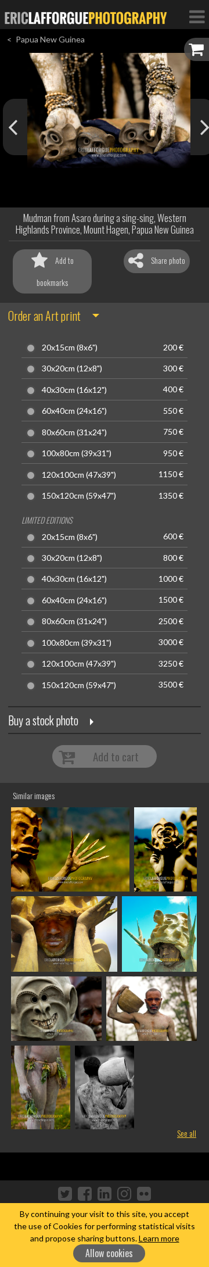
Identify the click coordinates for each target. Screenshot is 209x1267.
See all (186, 1133)
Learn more (159, 1238)
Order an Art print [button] (44, 315)
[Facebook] (85, 1193)
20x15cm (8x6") (70, 347)
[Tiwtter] (65, 1193)
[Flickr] (144, 1193)
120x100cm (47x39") (79, 474)
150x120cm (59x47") (79, 495)
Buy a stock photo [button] (43, 720)
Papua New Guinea (50, 39)
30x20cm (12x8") (72, 368)
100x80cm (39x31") (76, 453)
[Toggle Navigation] (197, 16)
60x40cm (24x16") (74, 411)
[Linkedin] (104, 1193)
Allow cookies (109, 1253)
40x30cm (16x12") (74, 390)
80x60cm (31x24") (74, 432)
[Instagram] (124, 1193)
